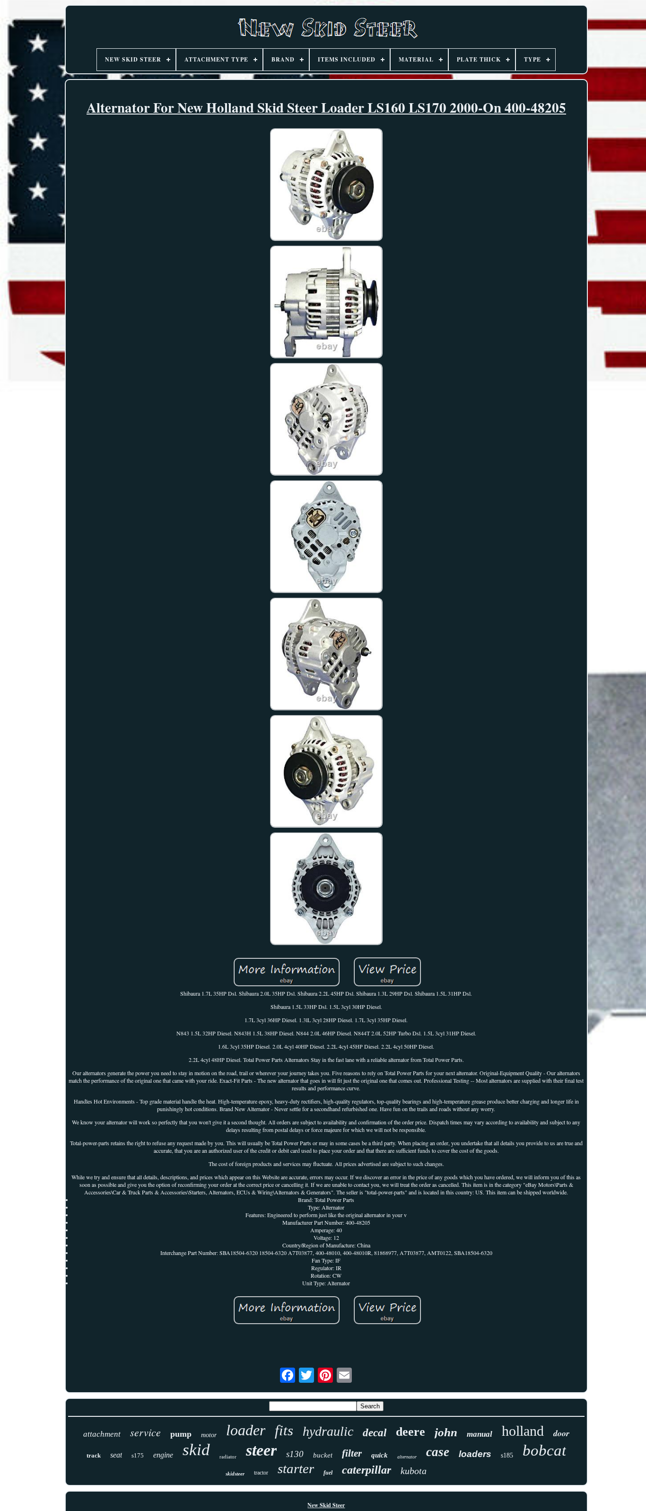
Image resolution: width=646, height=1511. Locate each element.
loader (245, 1430)
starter (296, 1468)
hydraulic (328, 1431)
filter (352, 1453)
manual (479, 1434)
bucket (322, 1455)
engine (163, 1455)
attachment (102, 1434)
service (145, 1432)
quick (379, 1455)
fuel (327, 1472)
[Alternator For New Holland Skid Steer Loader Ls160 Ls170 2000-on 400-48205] (326, 185)
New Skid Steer (326, 1505)
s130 (295, 1454)
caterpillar (366, 1470)
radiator (227, 1456)
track (94, 1455)
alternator (407, 1456)
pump (181, 1434)
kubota (414, 1471)
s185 (507, 1455)
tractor (261, 1472)
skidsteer (235, 1473)
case (437, 1452)
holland (523, 1431)
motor (209, 1435)
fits (284, 1430)
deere (410, 1432)
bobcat (544, 1450)
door (561, 1433)
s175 (137, 1455)
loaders (475, 1454)
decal (374, 1433)
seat (116, 1455)
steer (261, 1450)
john (446, 1432)
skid (196, 1449)
